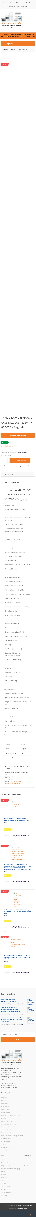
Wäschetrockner (5, 1138)
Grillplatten (4, 1097)
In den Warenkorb (20, 461)
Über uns (12, 2)
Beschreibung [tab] (9, 474)
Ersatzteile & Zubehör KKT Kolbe (10, 1115)
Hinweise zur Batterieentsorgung (10, 1169)
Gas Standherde (28, 466)
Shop (2, 1180)
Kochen (3, 1118)
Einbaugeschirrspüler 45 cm (9, 1124)
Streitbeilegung (5, 1186)
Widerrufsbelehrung (6, 1198)
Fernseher (4, 1100)
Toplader (3, 1144)
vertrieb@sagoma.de (13, 783)
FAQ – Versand (19, 2)
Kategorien (8, 44)
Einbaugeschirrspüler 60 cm (9, 1127)
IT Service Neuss (22, 1208)
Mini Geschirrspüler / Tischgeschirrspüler (12, 1135)
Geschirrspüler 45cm (7, 1130)
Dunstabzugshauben (7, 1106)
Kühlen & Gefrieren (6, 1121)
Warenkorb (12, 6)
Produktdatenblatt (7, 446)
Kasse (18, 6)
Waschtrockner (5, 1112)
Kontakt (31, 2)
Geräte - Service (5, 1109)
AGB (26, 2)
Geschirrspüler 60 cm (7, 1133)
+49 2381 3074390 (15, 781)
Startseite (5, 2)
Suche (18, 1040)
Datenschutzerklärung (7, 1163)
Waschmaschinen (6, 1147)
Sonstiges (4, 1150)
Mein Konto (24, 6)
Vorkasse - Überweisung (18, 435)
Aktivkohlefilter (5, 1103)
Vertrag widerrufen (6, 1192)
